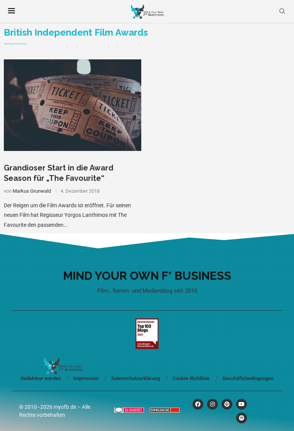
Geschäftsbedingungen (247, 378)
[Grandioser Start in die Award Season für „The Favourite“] (72, 105)
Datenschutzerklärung (135, 378)
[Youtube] (241, 404)
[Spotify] (241, 418)
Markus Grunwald (32, 191)
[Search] (282, 11)
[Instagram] (212, 404)
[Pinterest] (227, 404)
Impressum (86, 378)
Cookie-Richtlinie (191, 378)
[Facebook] (198, 404)
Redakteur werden (41, 378)
